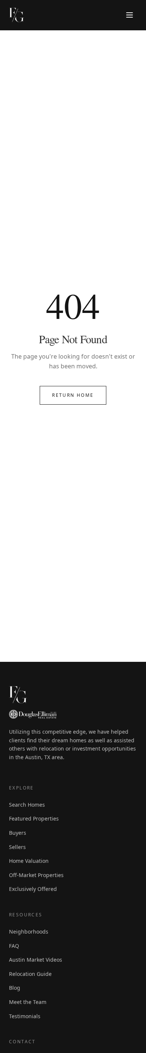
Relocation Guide (30, 973)
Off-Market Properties (36, 875)
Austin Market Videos (35, 959)
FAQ (14, 945)
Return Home (73, 395)
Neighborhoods (28, 931)
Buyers (17, 832)
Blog (14, 987)
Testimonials (24, 1016)
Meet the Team (27, 1001)
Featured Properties (34, 818)
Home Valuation (29, 860)
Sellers (17, 846)
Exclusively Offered (33, 888)
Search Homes (27, 804)
